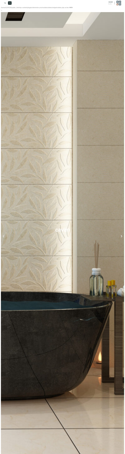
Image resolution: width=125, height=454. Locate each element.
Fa (10, 3)
